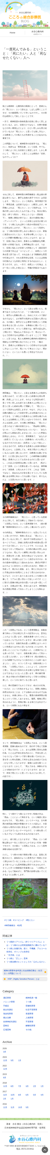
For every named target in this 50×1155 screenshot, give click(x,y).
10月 (13, 1095)
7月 (19, 1086)
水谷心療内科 (37, 32)
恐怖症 (6, 1025)
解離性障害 (30, 1025)
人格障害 (29, 1017)
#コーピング (18, 920)
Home (12, 33)
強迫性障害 (8, 1013)
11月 (5, 1095)
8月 (4, 1077)
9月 (12, 1060)
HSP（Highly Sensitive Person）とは (23, 979)
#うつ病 (7, 920)
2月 (34, 1086)
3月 (4, 1052)
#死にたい (30, 920)
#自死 (19, 925)
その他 (28, 1029)
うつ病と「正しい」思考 (17, 958)
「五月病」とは (13, 955)
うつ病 (28, 1002)
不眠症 (6, 1006)
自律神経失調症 (10, 1021)
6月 (27, 1095)
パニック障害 (9, 1002)
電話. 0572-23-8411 (25, 1149)
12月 (5, 1060)
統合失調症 (8, 1009)
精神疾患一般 (31, 998)
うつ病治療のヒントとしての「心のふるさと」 (26, 962)
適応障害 (7, 998)
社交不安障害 (31, 1009)
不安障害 (29, 1021)
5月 (34, 1095)
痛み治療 (7, 1017)
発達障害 (29, 1013)
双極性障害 (30, 1006)
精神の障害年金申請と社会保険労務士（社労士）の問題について (23, 972)
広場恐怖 (7, 1029)
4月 (42, 1095)
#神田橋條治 (9, 925)
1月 (19, 1060)
